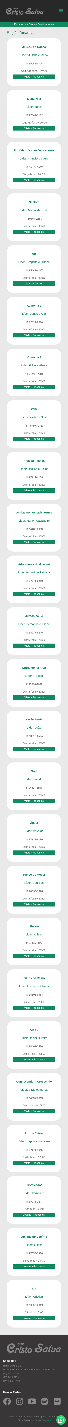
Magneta (46, 1420)
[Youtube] (32, 1401)
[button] (61, 10)
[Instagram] (20, 1401)
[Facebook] (7, 1401)
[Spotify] (45, 1401)
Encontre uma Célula (24, 24)
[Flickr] (57, 1401)
